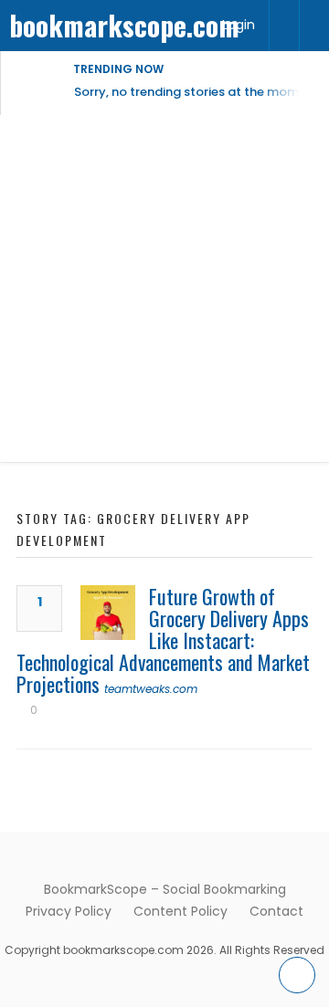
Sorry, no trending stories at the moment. (198, 91)
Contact (276, 911)
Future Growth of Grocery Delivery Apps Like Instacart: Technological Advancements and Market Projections (163, 640)
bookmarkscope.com (124, 25)
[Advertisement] (164, 288)
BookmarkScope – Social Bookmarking (165, 889)
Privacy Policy (68, 911)
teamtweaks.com (150, 689)
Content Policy (180, 911)
